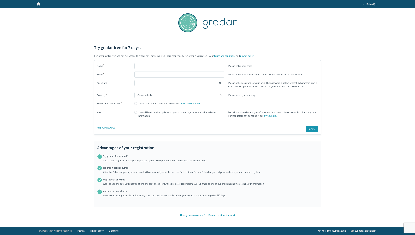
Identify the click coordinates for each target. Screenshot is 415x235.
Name (100, 65)
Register (312, 128)
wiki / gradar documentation (332, 230)
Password (103, 82)
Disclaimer (114, 230)
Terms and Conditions (109, 103)
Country (102, 95)
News (100, 112)
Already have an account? (192, 215)
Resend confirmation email (221, 215)
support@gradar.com (365, 230)
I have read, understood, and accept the (169, 103)
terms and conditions (225, 55)
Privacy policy (97, 230)
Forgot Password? (106, 127)
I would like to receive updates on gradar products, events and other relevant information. (177, 114)
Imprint (81, 230)
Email (100, 74)
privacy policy (247, 55)
